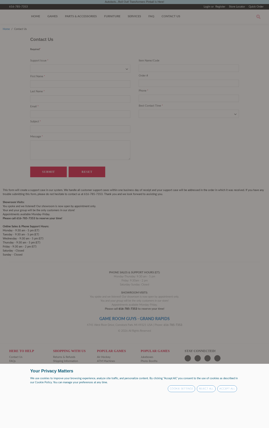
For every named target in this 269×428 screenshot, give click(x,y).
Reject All (206, 388)
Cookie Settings (181, 388)
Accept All (227, 388)
